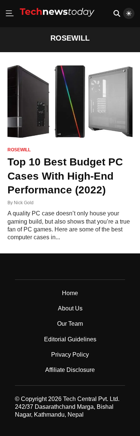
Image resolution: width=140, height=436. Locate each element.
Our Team (70, 323)
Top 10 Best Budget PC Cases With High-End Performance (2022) (65, 176)
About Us (70, 308)
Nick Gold (24, 202)
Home (70, 293)
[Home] (57, 19)
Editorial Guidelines (70, 339)
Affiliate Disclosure (70, 370)
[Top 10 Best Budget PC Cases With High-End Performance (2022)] (70, 101)
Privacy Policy (70, 354)
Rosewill (19, 150)
